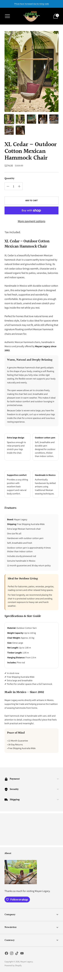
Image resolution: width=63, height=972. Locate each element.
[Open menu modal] (7, 16)
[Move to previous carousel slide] (4, 843)
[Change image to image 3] (31, 119)
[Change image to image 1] (9, 119)
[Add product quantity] (19, 186)
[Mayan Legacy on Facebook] (6, 953)
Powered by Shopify (13, 965)
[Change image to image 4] (42, 119)
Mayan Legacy (26, 961)
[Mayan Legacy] (31, 16)
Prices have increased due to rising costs (31, 3)
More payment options (31, 221)
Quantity (9, 178)
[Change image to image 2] (20, 119)
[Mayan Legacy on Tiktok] (17, 953)
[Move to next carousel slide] (58, 843)
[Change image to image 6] (9, 130)
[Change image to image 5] (53, 119)
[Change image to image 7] (20, 130)
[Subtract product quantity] (8, 186)
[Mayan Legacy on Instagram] (12, 953)
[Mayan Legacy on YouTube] (22, 953)
